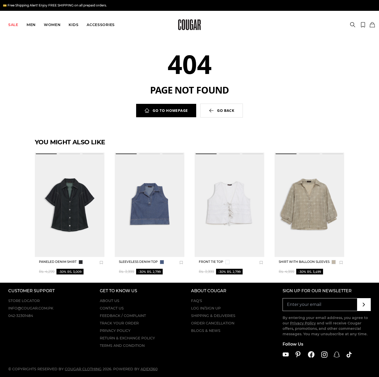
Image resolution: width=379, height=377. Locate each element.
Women (52, 24)
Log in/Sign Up (206, 308)
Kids (73, 24)
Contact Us (112, 308)
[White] (227, 262)
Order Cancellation (212, 323)
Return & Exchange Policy (127, 338)
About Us (109, 300)
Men (31, 24)
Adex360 (149, 369)
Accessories (101, 24)
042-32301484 (20, 315)
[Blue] (162, 262)
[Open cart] (372, 25)
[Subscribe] (364, 304)
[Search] (352, 24)
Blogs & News (205, 330)
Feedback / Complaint (123, 315)
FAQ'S (196, 300)
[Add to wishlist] (101, 262)
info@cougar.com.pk (30, 308)
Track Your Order (119, 323)
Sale (13, 24)
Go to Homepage (170, 110)
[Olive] (334, 262)
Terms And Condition (122, 345)
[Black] (81, 262)
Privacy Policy (115, 330)
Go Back (225, 110)
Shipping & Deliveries (213, 315)
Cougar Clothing (83, 369)
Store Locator (24, 300)
